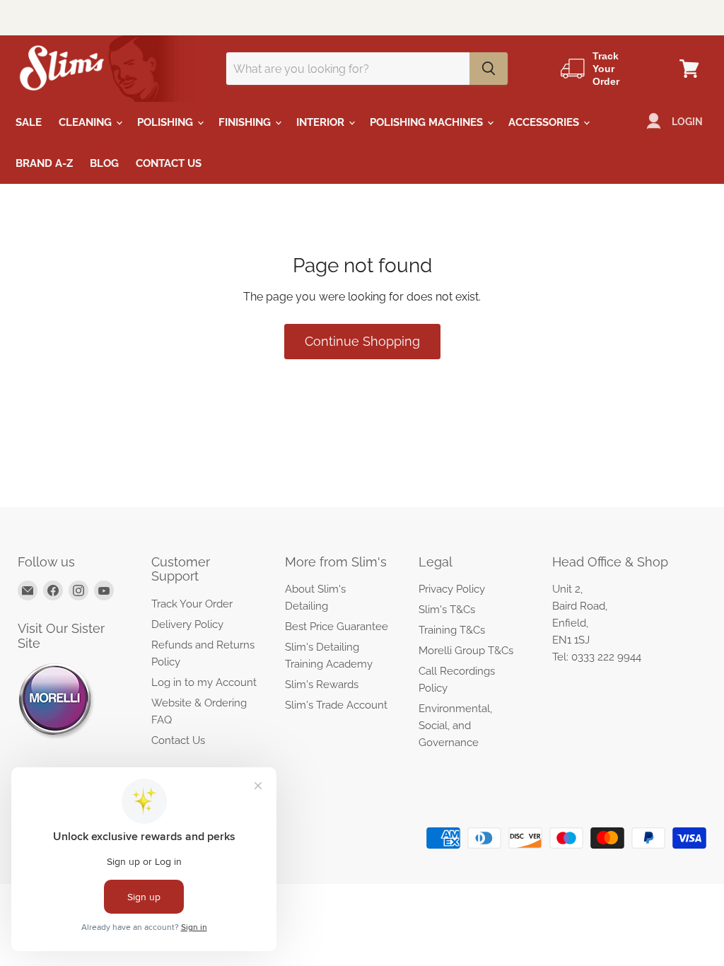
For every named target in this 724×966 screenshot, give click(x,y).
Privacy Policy (452, 589)
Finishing (246, 122)
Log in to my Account (204, 682)
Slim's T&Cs (447, 609)
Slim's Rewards (321, 684)
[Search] (488, 68)
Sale (29, 122)
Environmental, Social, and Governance (455, 725)
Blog (104, 163)
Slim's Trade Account (336, 705)
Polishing (166, 122)
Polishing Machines (428, 122)
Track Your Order (192, 604)
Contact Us (169, 163)
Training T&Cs (452, 630)
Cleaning (87, 122)
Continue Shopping (362, 341)
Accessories (545, 122)
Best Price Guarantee (336, 626)
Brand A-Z (44, 163)
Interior (321, 122)
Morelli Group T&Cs (466, 650)
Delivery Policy (187, 624)
